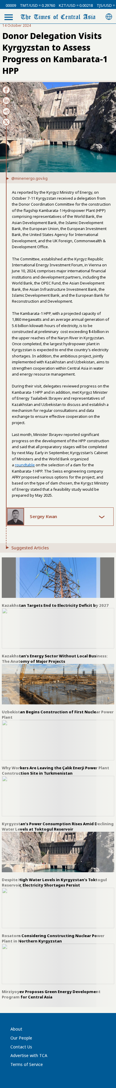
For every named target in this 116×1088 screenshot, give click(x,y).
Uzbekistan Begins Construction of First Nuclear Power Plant (58, 714)
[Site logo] (58, 16)
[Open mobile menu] (8, 17)
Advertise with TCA (28, 1055)
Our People (21, 1038)
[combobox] (109, 17)
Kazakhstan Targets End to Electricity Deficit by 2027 (55, 605)
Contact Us (21, 1047)
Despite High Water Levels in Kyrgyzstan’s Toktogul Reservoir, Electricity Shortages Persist (54, 882)
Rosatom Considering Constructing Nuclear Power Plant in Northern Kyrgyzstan (53, 938)
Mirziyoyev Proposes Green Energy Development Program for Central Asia (51, 994)
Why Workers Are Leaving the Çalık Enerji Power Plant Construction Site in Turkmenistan (55, 770)
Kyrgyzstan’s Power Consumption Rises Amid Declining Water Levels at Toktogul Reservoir (58, 826)
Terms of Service (26, 1064)
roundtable (25, 465)
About (16, 1029)
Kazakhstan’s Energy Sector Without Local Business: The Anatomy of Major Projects (55, 658)
